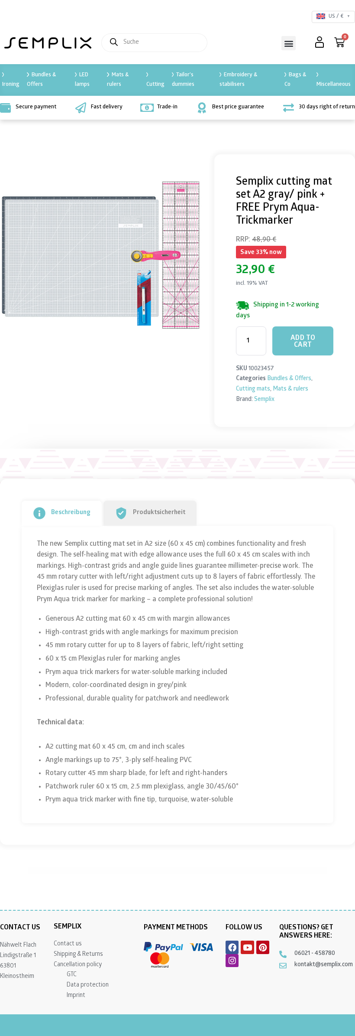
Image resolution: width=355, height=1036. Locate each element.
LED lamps (82, 80)
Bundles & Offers (41, 80)
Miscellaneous (333, 84)
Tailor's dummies (183, 80)
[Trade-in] (147, 107)
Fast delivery (107, 107)
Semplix (264, 400)
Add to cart (303, 341)
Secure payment (36, 107)
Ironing (10, 84)
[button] (288, 43)
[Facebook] (232, 947)
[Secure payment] (5, 107)
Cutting (155, 84)
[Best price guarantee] (202, 107)
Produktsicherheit (159, 513)
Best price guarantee (238, 107)
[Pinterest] (262, 947)
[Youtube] (247, 947)
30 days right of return (327, 107)
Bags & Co (295, 80)
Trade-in (167, 107)
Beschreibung (70, 513)
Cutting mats (253, 389)
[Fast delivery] (80, 107)
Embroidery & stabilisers (238, 80)
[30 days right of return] (288, 107)
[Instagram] (232, 960)
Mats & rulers (117, 80)
